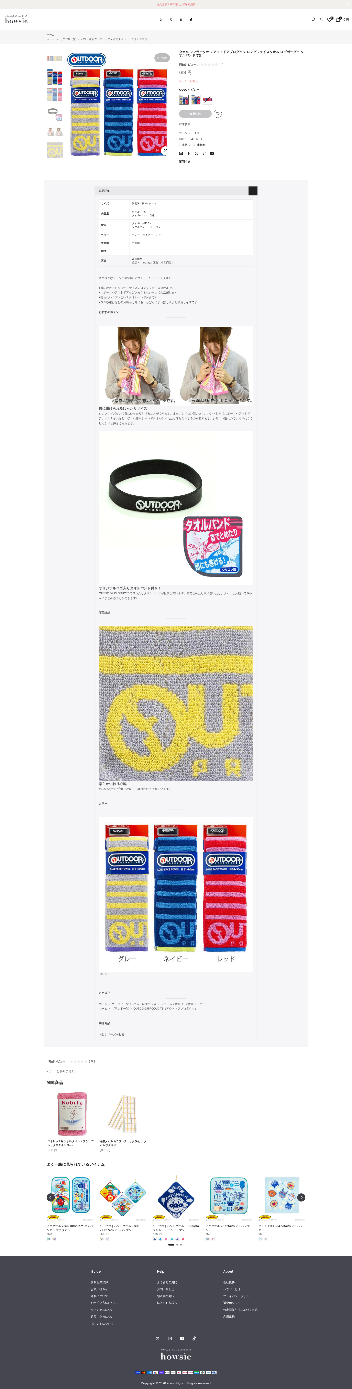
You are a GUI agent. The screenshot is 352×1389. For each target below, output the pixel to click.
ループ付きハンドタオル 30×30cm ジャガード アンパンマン (176, 1228)
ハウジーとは (231, 1289)
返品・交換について (104, 1317)
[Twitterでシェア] (196, 153)
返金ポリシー (231, 1303)
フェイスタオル (117, 39)
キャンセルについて (104, 1310)
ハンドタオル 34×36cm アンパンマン (280, 1228)
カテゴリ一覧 (68, 39)
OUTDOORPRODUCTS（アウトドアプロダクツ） (165, 1008)
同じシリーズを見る (111, 1034)
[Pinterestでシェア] (204, 153)
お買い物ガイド (101, 1289)
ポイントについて (102, 1324)
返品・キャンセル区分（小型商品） (153, 263)
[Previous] (51, 1197)
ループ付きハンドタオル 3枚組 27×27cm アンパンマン (119, 1228)
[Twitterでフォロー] (158, 1338)
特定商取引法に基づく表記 (240, 1310)
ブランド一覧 (120, 1008)
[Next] (301, 1197)
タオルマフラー (195, 1004)
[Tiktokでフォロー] (194, 1338)
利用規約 (229, 1317)
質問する (184, 162)
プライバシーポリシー (237, 1296)
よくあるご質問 (167, 1282)
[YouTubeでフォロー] (182, 1338)
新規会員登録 (99, 1282)
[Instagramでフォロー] (170, 1338)
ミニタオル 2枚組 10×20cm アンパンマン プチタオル (70, 1228)
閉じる (4, 4)
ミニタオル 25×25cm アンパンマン (228, 1228)
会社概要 (229, 1282)
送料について (99, 1296)
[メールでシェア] (212, 153)
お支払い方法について (105, 1303)
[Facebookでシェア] (188, 153)
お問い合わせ (165, 1289)
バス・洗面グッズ (91, 39)
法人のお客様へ (167, 1303)
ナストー (200, 133)
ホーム (51, 34)
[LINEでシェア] (181, 153)
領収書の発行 (165, 1296)
